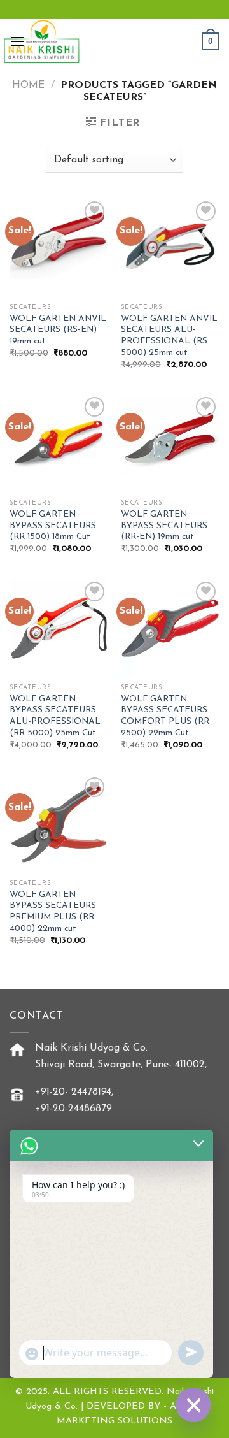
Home (28, 85)
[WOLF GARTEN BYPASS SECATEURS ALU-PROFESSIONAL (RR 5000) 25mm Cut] (59, 628)
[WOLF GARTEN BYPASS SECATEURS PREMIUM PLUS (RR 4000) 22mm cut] (59, 823)
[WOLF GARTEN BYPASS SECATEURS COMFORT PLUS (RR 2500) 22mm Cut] (170, 628)
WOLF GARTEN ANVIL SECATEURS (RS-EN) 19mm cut (58, 330)
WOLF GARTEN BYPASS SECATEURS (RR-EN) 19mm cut (164, 525)
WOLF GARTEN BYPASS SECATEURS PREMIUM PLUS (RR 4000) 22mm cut (53, 912)
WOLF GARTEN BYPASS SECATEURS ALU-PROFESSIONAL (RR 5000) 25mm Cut (55, 716)
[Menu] (17, 41)
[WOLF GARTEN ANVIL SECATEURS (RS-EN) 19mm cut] (59, 247)
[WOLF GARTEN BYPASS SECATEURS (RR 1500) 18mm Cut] (59, 443)
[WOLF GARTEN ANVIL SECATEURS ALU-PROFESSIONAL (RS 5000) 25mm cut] (170, 247)
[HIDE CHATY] (193, 1405)
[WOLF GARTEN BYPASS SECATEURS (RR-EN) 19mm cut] (170, 443)
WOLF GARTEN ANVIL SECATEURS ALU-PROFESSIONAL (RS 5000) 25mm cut (169, 336)
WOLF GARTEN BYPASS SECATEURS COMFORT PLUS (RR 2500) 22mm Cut (165, 716)
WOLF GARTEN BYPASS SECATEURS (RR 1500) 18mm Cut (53, 525)
